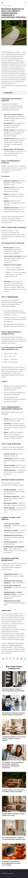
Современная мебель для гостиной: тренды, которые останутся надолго (14, 738)
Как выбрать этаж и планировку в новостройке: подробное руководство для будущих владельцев (13, 765)
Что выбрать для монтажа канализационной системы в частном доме (11, 863)
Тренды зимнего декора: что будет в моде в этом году (13, 814)
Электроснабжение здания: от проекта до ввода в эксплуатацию (13, 689)
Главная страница (6, 5)
